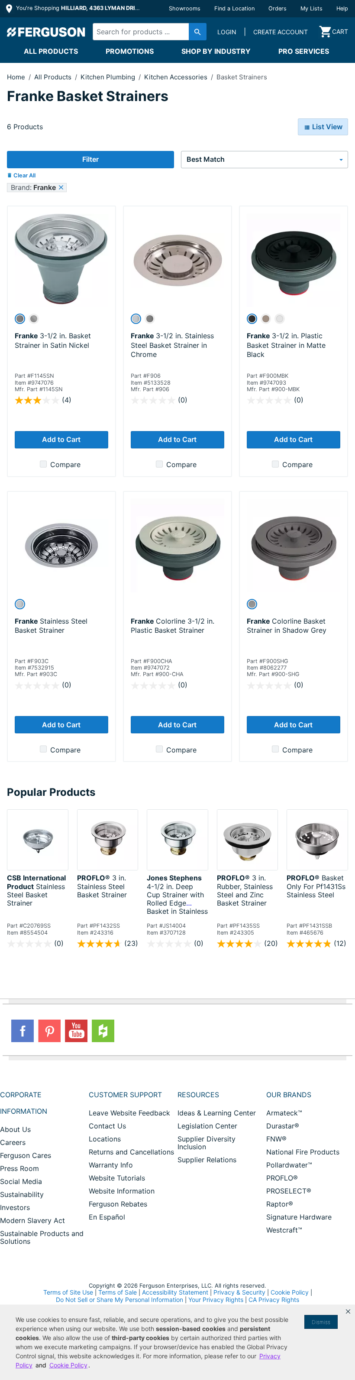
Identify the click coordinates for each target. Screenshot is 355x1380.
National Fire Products (302, 1152)
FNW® (276, 1139)
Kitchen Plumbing (109, 77)
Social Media (21, 1181)
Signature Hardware (299, 1217)
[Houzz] (103, 1031)
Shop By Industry (216, 51)
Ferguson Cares (25, 1155)
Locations (105, 1139)
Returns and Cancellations (131, 1152)
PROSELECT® (288, 1191)
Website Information (122, 1191)
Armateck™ (284, 1113)
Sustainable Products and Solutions (42, 1237)
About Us (15, 1129)
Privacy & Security (239, 1292)
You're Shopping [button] (78, 8)
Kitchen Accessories (176, 77)
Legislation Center (207, 1126)
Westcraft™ (284, 1230)
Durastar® (282, 1126)
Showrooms (184, 8)
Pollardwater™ (289, 1165)
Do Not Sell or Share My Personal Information (119, 1299)
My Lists (311, 8)
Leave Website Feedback (129, 1113)
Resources (198, 1094)
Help (342, 8)
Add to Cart (61, 439)
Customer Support (125, 1094)
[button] (348, 1311)
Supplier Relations (207, 1159)
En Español (107, 1217)
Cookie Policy (290, 1292)
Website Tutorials (117, 1178)
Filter (90, 159)
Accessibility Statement (175, 1292)
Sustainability (22, 1194)
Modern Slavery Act (32, 1220)
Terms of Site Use (68, 1292)
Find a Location (234, 8)
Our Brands (288, 1094)
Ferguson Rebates (118, 1204)
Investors (15, 1207)
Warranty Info (111, 1165)
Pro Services (303, 51)
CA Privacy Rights (273, 1299)
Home (16, 77)
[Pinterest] (49, 1031)
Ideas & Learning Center (217, 1113)
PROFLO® (282, 1178)
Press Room (19, 1168)
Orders (277, 8)
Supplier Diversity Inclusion (207, 1143)
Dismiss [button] (321, 1322)
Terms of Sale (117, 1292)
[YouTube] (76, 1031)
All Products (51, 51)
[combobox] (147, 31)
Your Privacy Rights (215, 1299)
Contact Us (107, 1126)
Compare (65, 464)
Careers (13, 1142)
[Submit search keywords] (198, 31)
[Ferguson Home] (46, 31)
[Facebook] (22, 1031)
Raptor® (279, 1204)
